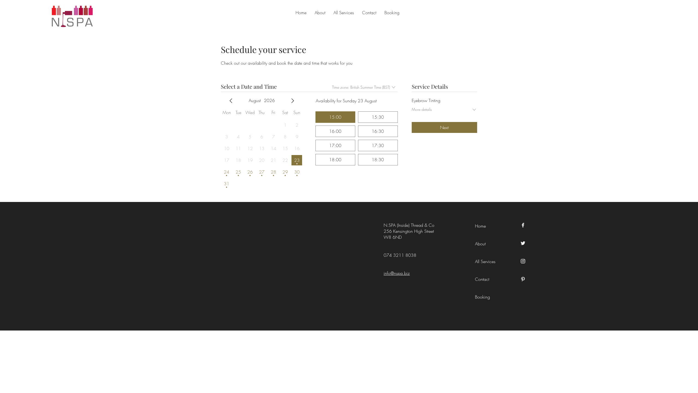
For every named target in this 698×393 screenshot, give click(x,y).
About (480, 244)
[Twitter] (523, 243)
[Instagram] (523, 261)
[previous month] (231, 100)
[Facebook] (523, 225)
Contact (482, 279)
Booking (482, 297)
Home (480, 226)
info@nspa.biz (397, 273)
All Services (485, 261)
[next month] (292, 100)
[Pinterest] (523, 279)
